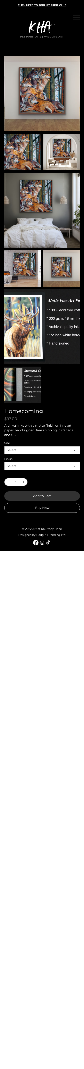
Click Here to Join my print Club (42, 5)
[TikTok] (48, 542)
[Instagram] (42, 542)
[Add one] (24, 482)
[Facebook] (35, 542)
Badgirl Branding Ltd (50, 535)
